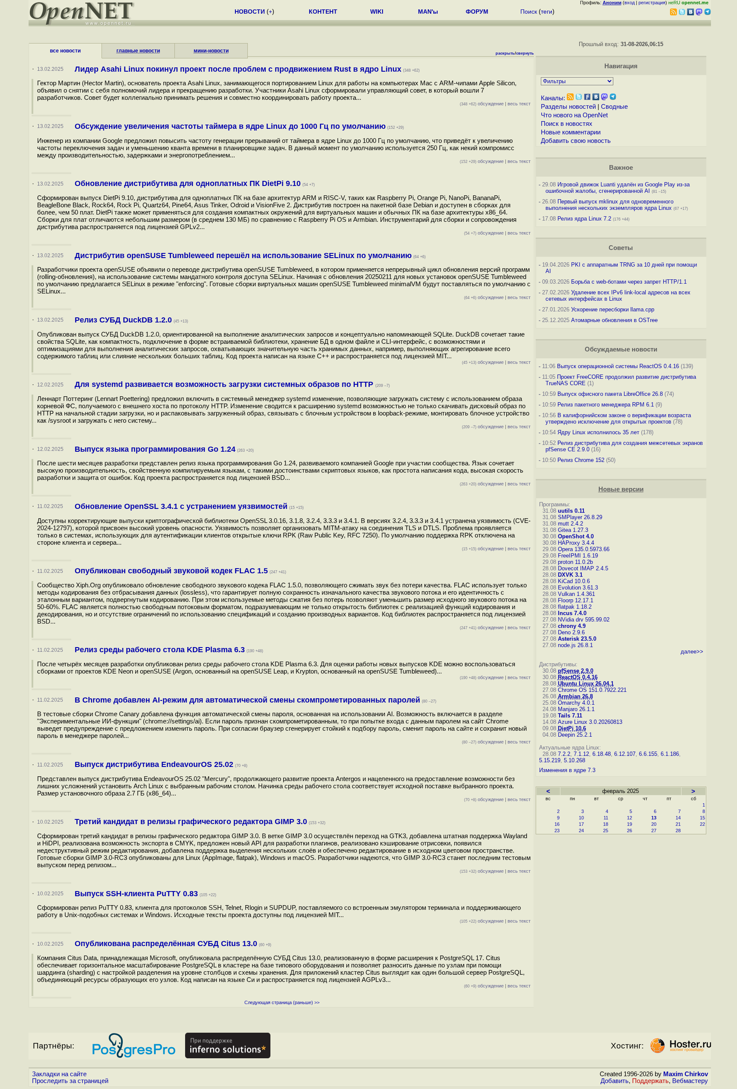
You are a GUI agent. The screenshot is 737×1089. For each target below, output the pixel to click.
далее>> (692, 651)
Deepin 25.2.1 (575, 735)
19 (629, 824)
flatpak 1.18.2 (575, 607)
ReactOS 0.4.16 (578, 677)
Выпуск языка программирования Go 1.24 (155, 449)
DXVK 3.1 (570, 575)
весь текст (519, 103)
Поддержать (650, 1080)
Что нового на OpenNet (574, 115)
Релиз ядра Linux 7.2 (584, 218)
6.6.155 (648, 754)
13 (653, 817)
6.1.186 (670, 754)
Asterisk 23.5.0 (577, 639)
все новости (65, 51)
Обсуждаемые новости (621, 349)
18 (605, 824)
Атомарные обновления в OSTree (614, 320)
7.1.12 (581, 754)
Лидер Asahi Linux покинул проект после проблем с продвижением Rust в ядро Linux (238, 69)
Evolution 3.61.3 (578, 587)
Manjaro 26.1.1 (576, 709)
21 (678, 824)
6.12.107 (624, 754)
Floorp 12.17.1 (575, 600)
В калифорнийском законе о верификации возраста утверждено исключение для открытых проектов (618, 418)
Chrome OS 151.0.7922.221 (592, 690)
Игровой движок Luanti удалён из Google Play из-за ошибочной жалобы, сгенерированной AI (617, 187)
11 (606, 817)
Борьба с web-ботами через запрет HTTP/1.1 (629, 282)
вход (629, 2)
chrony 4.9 (572, 626)
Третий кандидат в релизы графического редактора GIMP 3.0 (191, 821)
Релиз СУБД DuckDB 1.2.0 (123, 320)
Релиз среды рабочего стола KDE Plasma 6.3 (160, 649)
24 (581, 830)
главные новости (138, 51)
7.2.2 (564, 754)
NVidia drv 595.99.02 (583, 619)
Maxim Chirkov (685, 1074)
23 (557, 830)
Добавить (615, 1080)
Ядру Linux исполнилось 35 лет (598, 432)
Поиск (528, 11)
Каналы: (553, 98)
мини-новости (211, 51)
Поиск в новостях (566, 123)
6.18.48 (601, 754)
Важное (621, 167)
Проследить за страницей (70, 1080)
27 (653, 830)
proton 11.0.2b (575, 562)
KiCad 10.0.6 (574, 581)
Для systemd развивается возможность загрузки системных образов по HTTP (225, 384)
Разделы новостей (568, 106)
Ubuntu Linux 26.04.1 (586, 683)
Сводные (614, 106)
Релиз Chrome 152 (580, 460)
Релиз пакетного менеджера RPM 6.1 (605, 404)
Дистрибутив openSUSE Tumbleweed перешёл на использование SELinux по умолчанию (243, 255)
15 (702, 817)
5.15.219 (549, 760)
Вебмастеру (690, 1080)
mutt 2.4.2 (570, 523)
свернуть (525, 53)
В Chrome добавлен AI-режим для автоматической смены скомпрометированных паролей (247, 700)
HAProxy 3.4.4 (576, 543)
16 (557, 824)
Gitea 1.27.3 (573, 530)
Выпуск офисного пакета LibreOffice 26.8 (610, 394)
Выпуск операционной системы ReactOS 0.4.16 (618, 366)
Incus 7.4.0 (572, 613)
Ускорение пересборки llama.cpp (612, 309)
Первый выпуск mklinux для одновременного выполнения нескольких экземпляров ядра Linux (609, 204)
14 (678, 817)
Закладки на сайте (59, 1074)
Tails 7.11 (570, 715)
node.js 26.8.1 (575, 645)
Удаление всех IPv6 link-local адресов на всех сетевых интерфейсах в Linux (618, 295)
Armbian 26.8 (575, 696)
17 (581, 824)
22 (702, 824)
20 (653, 824)
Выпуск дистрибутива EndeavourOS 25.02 (154, 764)
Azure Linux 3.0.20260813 (590, 722)
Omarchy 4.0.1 (576, 703)
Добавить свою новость (576, 140)
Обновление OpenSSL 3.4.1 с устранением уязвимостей (181, 506)
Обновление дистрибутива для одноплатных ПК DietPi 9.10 (188, 183)
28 (678, 830)
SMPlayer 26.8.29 (580, 517)
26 (629, 830)
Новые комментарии (571, 132)
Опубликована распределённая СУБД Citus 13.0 (166, 943)
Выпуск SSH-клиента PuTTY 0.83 (136, 893)
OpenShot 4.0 (576, 536)
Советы (621, 247)
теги (546, 11)
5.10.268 (574, 760)
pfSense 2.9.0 (575, 671)
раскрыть (505, 53)
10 (581, 817)
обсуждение (482, 103)
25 (605, 830)
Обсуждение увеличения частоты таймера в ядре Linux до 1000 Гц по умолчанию (230, 126)
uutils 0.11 (571, 511)
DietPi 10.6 (572, 728)
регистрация (651, 2)
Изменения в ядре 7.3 (567, 770)
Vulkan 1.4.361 (576, 594)
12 (629, 817)
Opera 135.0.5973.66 (583, 549)
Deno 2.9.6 (571, 632)
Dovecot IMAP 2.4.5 (583, 568)
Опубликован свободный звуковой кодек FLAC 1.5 (171, 570)
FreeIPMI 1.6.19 (578, 555)
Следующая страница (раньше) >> (281, 1002)
